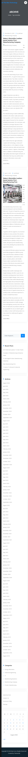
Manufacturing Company (11, 35)
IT (5, 675)
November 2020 (7, 571)
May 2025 (5, 430)
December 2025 (7, 408)
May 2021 (5, 552)
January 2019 (6, 640)
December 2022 (7, 493)
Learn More (6, 163)
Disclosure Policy (7, 701)
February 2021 (7, 562)
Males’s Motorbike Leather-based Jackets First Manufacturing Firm (12, 180)
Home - (10, 15)
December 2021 (7, 530)
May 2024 (5, 439)
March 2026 (6, 398)
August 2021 (6, 543)
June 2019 (5, 624)
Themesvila (17, 753)
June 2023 (5, 474)
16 (23, 723)
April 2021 (5, 555)
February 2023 (7, 486)
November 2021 (7, 533)
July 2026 (5, 386)
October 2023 (6, 461)
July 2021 (5, 546)
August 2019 (6, 618)
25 (7, 729)
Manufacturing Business (11, 679)
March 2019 (6, 634)
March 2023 (6, 483)
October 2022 (6, 499)
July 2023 (5, 471)
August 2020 (6, 580)
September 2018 (7, 652)
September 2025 (7, 417)
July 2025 (5, 424)
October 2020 (6, 574)
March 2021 (6, 558)
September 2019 (7, 615)
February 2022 (7, 524)
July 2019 (5, 621)
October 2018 (6, 649)
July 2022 (5, 508)
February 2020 (7, 599)
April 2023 (5, 480)
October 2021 (6, 536)
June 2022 (5, 511)
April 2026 (5, 395)
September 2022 (7, 502)
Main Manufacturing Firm (9, 364)
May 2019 (5, 627)
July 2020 (5, 583)
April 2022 (5, 518)
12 (10, 723)
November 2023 (7, 458)
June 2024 (5, 436)
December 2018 (7, 643)
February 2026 (7, 402)
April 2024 (5, 442)
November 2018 (7, 646)
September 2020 (7, 577)
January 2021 (6, 565)
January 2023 (6, 489)
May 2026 (5, 392)
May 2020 (5, 590)
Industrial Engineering (10, 672)
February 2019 (7, 637)
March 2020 (6, 596)
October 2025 (6, 414)
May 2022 (5, 514)
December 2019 (7, 605)
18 (7, 726)
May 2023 (5, 477)
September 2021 (7, 540)
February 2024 (7, 449)
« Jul (4, 739)
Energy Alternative (9, 669)
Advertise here (7, 695)
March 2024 (6, 445)
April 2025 (5, 433)
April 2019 (5, 631)
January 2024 (6, 452)
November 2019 (7, 609)
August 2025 (6, 420)
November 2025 (7, 411)
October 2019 (6, 612)
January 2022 (6, 527)
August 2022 (6, 505)
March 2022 (6, 521)
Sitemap (5, 704)
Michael (20, 33)
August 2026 (6, 383)
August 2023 (6, 467)
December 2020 (7, 568)
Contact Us (6, 698)
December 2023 (7, 455)
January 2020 (6, 602)
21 (16, 726)
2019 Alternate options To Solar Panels (13, 350)
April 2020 (5, 593)
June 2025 (5, 427)
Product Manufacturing (10, 685)
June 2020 (5, 587)
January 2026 (6, 405)
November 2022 (7, 496)
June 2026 (5, 389)
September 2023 (7, 464)
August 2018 (6, 656)
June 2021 (5, 549)
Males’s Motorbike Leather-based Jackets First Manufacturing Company (12, 40)
